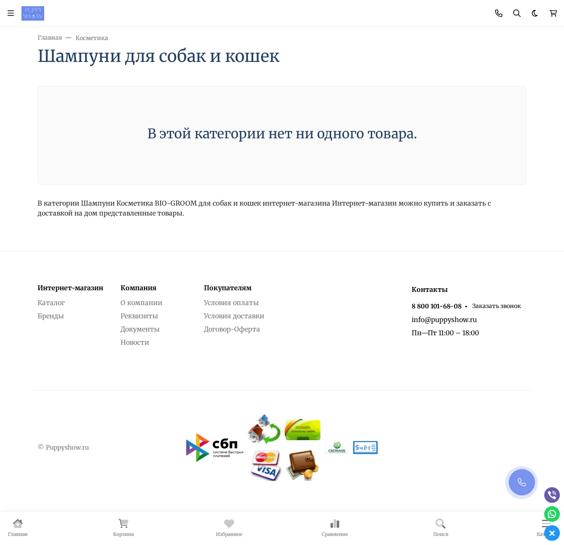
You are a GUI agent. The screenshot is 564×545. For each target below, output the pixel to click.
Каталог (51, 303)
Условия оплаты (231, 303)
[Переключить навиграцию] (10, 13)
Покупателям (227, 287)
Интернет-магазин (70, 287)
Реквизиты (139, 316)
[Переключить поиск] (516, 13)
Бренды (51, 316)
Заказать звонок (496, 306)
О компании (141, 303)
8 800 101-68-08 (437, 306)
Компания (138, 287)
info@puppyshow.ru (444, 319)
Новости (135, 342)
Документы (140, 329)
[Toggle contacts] (498, 13)
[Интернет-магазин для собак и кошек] (32, 12)
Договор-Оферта (232, 329)
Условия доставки (234, 316)
